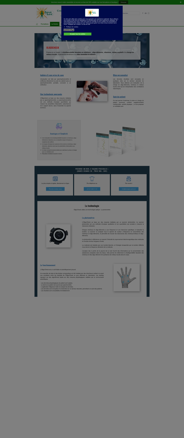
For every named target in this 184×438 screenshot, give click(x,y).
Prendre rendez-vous (55, 189)
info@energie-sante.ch (129, 189)
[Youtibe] (146, 13)
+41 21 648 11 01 (92, 189)
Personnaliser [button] (68, 30)
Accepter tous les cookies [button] (77, 34)
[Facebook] (143, 13)
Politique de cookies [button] (72, 27)
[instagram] (149, 13)
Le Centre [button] (54, 24)
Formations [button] (44, 24)
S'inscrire (123, 2)
